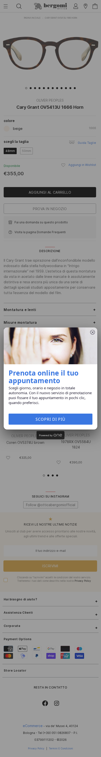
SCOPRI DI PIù (50, 419)
